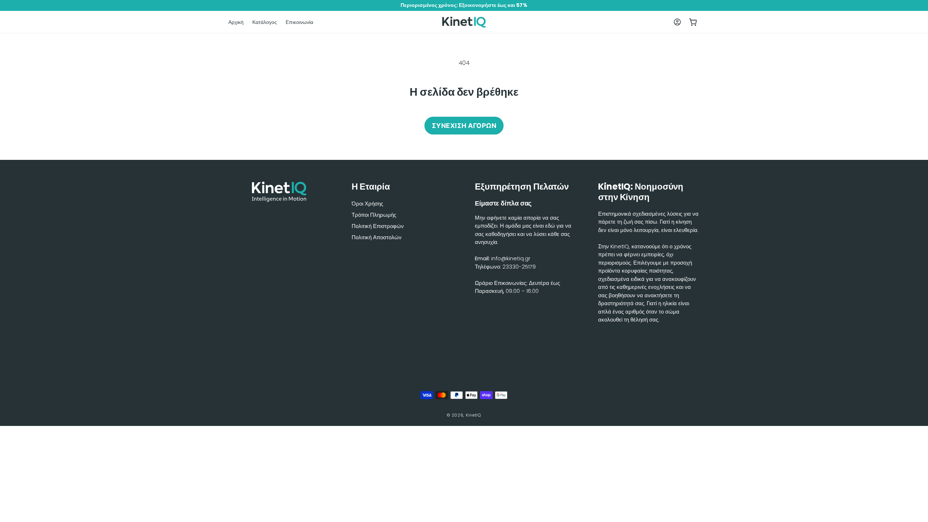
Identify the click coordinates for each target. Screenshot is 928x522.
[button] (693, 22)
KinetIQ (473, 415)
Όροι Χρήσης (367, 203)
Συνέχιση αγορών (464, 125)
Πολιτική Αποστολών (377, 237)
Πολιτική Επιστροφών (378, 226)
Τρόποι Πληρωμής (374, 215)
